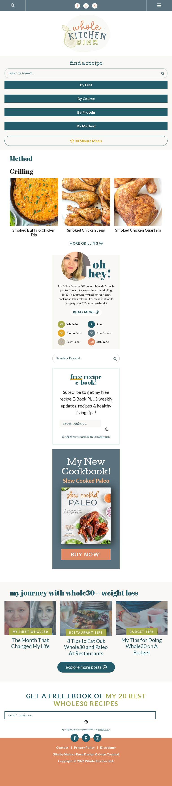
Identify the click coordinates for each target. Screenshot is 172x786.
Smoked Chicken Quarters (138, 230)
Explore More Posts (84, 667)
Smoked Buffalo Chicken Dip (34, 232)
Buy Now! (86, 554)
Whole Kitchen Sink (86, 33)
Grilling (21, 171)
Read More (84, 312)
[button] (159, 5)
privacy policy (104, 437)
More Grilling (84, 243)
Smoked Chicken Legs (86, 230)
